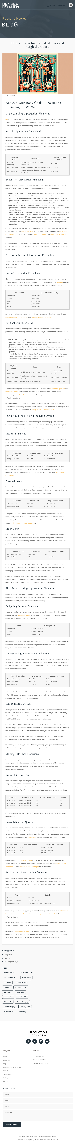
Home (5, 1057)
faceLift (7, 987)
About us (6, 1060)
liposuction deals (40, 234)
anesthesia (32, 837)
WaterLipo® (7, 1074)
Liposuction (8, 997)
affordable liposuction (23, 395)
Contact (6, 1081)
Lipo (6, 119)
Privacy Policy (30, 1140)
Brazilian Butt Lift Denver (12, 1067)
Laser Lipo (7, 992)
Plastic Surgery (22, 1002)
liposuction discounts (58, 234)
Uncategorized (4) (11, 962)
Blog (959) (8, 955)
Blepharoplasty (9, 972)
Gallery (5, 1077)
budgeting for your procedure (43, 410)
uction (11, 119)
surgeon (60, 282)
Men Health (22, 997)
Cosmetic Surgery (22, 982)
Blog (4, 1064)
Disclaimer (22, 1136)
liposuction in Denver (23, 931)
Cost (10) (8, 958)
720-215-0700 (38, 1056)
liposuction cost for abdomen (16, 317)
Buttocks (7, 982)
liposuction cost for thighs (41, 317)
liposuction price (27, 231)
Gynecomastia (20, 987)
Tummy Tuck (25, 1007)
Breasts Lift (26, 977)
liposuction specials (57, 389)
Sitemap (37, 1140)
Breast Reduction (10, 977)
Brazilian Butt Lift (27, 972)
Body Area (6, 1070)
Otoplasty (8, 1002)
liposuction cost (24, 615)
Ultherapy (22, 1012)
